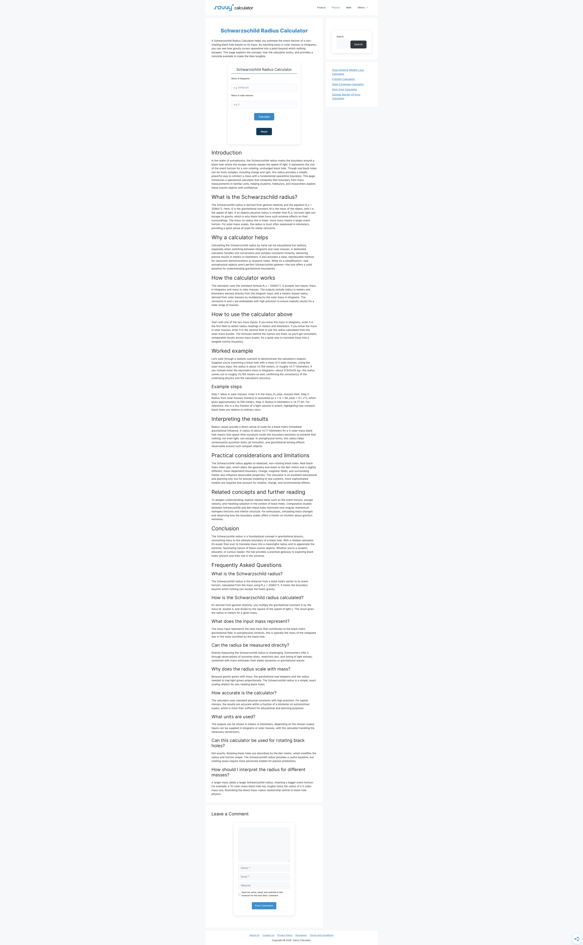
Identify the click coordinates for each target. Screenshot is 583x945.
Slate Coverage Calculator (348, 84)
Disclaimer (301, 935)
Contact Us (268, 935)
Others (361, 7)
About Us (254, 935)
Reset (264, 131)
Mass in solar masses (242, 95)
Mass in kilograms (240, 78)
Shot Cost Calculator (344, 89)
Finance (321, 7)
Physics (336, 7)
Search (340, 36)
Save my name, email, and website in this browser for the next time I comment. (262, 894)
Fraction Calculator (343, 79)
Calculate (264, 116)
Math (348, 7)
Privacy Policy (284, 935)
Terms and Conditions (322, 935)
